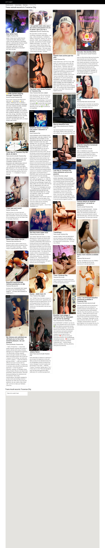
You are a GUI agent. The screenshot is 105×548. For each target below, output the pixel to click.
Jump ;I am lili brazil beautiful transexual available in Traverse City (87, 299)
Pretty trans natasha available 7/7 (87, 255)
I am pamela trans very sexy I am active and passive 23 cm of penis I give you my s (40, 27)
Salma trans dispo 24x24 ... (16, 239)
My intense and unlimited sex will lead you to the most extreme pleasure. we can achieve (16, 339)
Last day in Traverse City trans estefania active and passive (62, 172)
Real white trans (12, 34)
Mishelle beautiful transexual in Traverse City (87, 146)
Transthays (57, 232)
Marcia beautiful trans (61, 124)
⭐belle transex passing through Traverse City (14, 94)
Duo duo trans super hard (39, 232)
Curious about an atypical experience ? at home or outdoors (86, 203)
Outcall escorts (9, 5)
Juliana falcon (35, 352)
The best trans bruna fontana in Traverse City (40, 90)
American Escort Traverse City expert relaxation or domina (39, 129)
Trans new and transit (14, 208)
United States (18, 5)
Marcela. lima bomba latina (86, 52)
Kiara (79, 100)
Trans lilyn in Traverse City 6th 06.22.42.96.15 (17, 153)
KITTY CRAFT (9, 2)
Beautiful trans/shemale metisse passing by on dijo (15, 283)
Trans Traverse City (60, 275)
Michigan (25, 5)
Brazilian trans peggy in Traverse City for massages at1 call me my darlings (63, 317)
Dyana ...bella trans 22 (38, 294)
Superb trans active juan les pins (63, 56)
